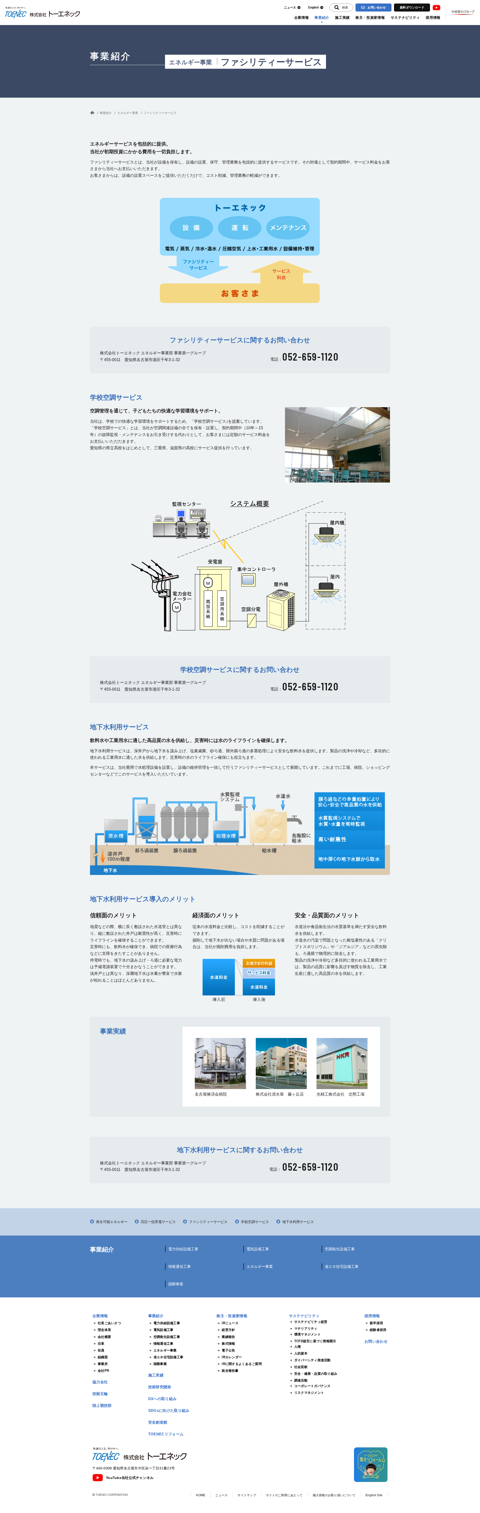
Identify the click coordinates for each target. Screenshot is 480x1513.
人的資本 (301, 1353)
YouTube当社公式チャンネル (130, 1478)
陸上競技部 (102, 1405)
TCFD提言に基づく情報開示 (315, 1341)
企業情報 (301, 18)
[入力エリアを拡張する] (341, 8)
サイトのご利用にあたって (284, 1495)
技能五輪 (100, 1394)
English (313, 7)
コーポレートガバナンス (312, 1386)
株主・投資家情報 (370, 18)
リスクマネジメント (309, 1393)
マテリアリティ (306, 1328)
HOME (200, 1495)
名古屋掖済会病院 (211, 1094)
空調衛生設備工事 (340, 1249)
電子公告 (228, 1350)
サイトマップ (247, 1495)
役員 (101, 1350)
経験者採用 (378, 1330)
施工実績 (342, 18)
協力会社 (100, 1382)
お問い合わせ (377, 7)
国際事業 (175, 1284)
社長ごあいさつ (109, 1323)
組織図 (103, 1357)
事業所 (103, 1364)
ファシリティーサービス (208, 1222)
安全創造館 (158, 1422)
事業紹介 (321, 18)
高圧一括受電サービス (158, 1222)
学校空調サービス (255, 1222)
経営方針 (228, 1330)
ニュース (290, 7)
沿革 (101, 1343)
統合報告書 (230, 1371)
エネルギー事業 (190, 62)
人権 (297, 1346)
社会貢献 (301, 1367)
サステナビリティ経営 (311, 1322)
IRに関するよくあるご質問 (242, 1364)
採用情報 (433, 18)
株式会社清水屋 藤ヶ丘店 (280, 1094)
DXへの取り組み (162, 1399)
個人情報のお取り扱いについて (334, 1495)
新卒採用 (376, 1323)
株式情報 (228, 1343)
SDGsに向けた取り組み (169, 1410)
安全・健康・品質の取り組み (315, 1374)
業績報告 (228, 1337)
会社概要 (104, 1337)
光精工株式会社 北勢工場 (340, 1094)
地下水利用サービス (298, 1222)
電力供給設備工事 (183, 1249)
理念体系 (104, 1330)
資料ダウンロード (412, 7)
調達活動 (301, 1380)
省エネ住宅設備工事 (341, 1266)
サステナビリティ (405, 18)
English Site (374, 1495)
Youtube (436, 7)
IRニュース (230, 1323)
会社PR (103, 1371)
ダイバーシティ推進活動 (312, 1360)
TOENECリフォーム (166, 1434)
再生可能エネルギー (112, 1222)
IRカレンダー (232, 1357)
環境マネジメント (307, 1334)
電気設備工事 (257, 1249)
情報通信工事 (179, 1266)
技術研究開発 (159, 1387)
